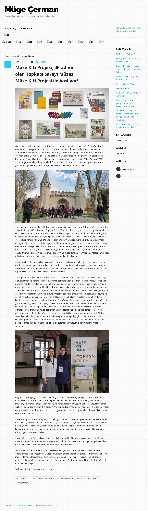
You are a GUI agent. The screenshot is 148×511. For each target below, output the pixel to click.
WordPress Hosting (49, 505)
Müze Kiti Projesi (83, 478)
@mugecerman (128, 169)
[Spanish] (91, 43)
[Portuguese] (70, 43)
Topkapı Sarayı (22, 482)
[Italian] (60, 43)
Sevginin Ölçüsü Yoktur (126, 84)
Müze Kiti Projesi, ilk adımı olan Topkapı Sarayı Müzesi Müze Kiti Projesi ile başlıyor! (46, 74)
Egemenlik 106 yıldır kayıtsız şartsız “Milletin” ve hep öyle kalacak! (128, 69)
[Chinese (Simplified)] (120, 28)
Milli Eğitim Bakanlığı (65, 478)
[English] (29, 43)
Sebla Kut (96, 478)
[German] (50, 43)
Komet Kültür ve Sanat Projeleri (43, 478)
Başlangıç (10, 28)
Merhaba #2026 (123, 88)
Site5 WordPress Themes (23, 505)
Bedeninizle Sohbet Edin (127, 54)
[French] (40, 43)
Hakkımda (26, 28)
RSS (123, 176)
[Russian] (81, 43)
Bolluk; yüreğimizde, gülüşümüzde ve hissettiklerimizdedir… (126, 103)
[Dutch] (19, 43)
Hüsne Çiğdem (22, 478)
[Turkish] (54, 36)
